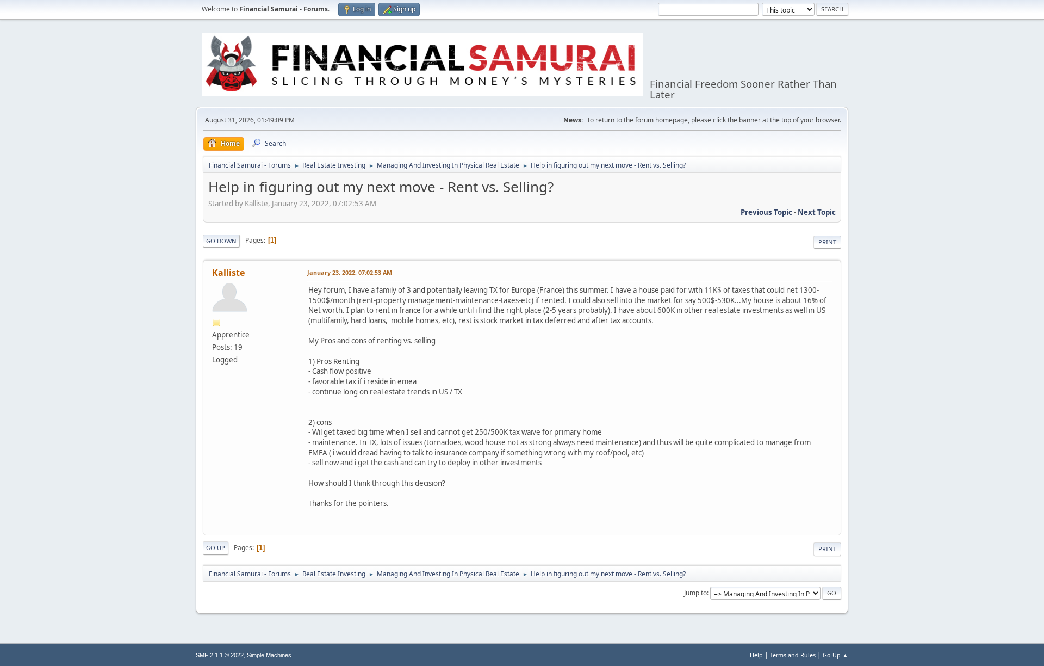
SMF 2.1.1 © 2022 (220, 655)
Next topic (817, 212)
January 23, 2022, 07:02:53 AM (349, 272)
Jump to (695, 592)
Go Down (221, 241)
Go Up (215, 548)
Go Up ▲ (835, 655)
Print (827, 242)
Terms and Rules (793, 655)
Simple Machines (269, 655)
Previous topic (766, 212)
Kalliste (228, 273)
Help (756, 655)
